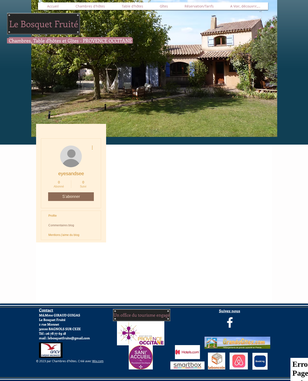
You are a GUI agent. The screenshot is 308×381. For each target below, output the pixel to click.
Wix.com (97, 361)
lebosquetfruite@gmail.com (69, 338)
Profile (52, 215)
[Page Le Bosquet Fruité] (230, 322)
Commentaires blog (61, 225)
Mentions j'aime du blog (63, 235)
